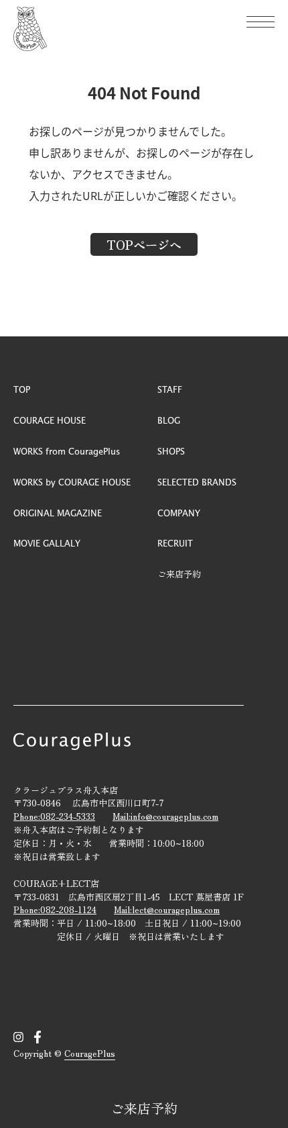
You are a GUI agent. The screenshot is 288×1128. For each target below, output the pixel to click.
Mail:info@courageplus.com (165, 816)
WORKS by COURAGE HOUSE (72, 481)
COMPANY (178, 512)
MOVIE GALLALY (46, 542)
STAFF (169, 389)
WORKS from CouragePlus (66, 450)
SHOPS (171, 450)
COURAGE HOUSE (49, 420)
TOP (21, 389)
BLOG (168, 420)
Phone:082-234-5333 (54, 816)
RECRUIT (175, 542)
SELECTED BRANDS (196, 481)
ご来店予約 (144, 1108)
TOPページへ (144, 244)
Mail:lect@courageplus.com (167, 909)
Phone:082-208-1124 (54, 909)
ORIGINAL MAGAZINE (57, 512)
